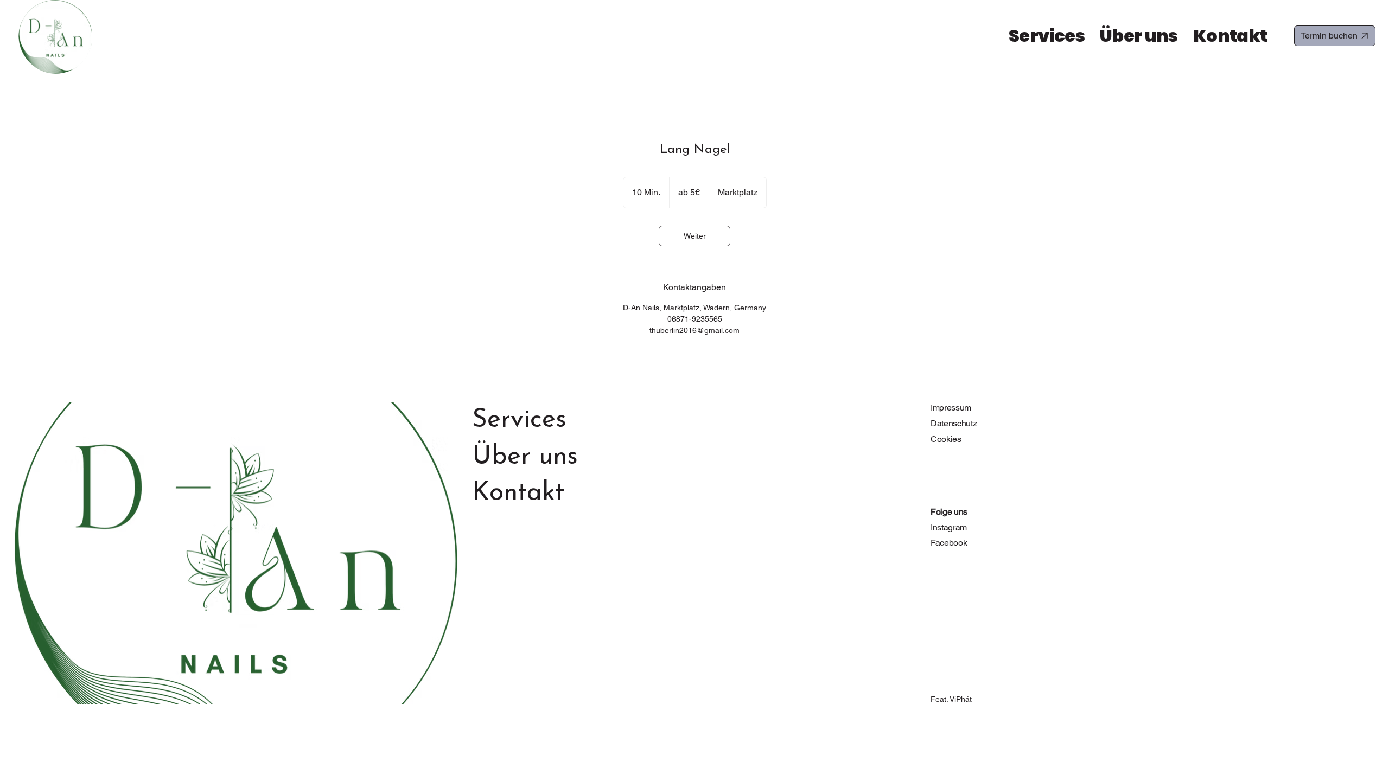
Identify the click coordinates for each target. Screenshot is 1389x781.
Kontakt (518, 494)
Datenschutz (954, 423)
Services (519, 420)
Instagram (949, 527)
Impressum (951, 407)
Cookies (946, 439)
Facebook (949, 542)
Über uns (525, 457)
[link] (694, 236)
